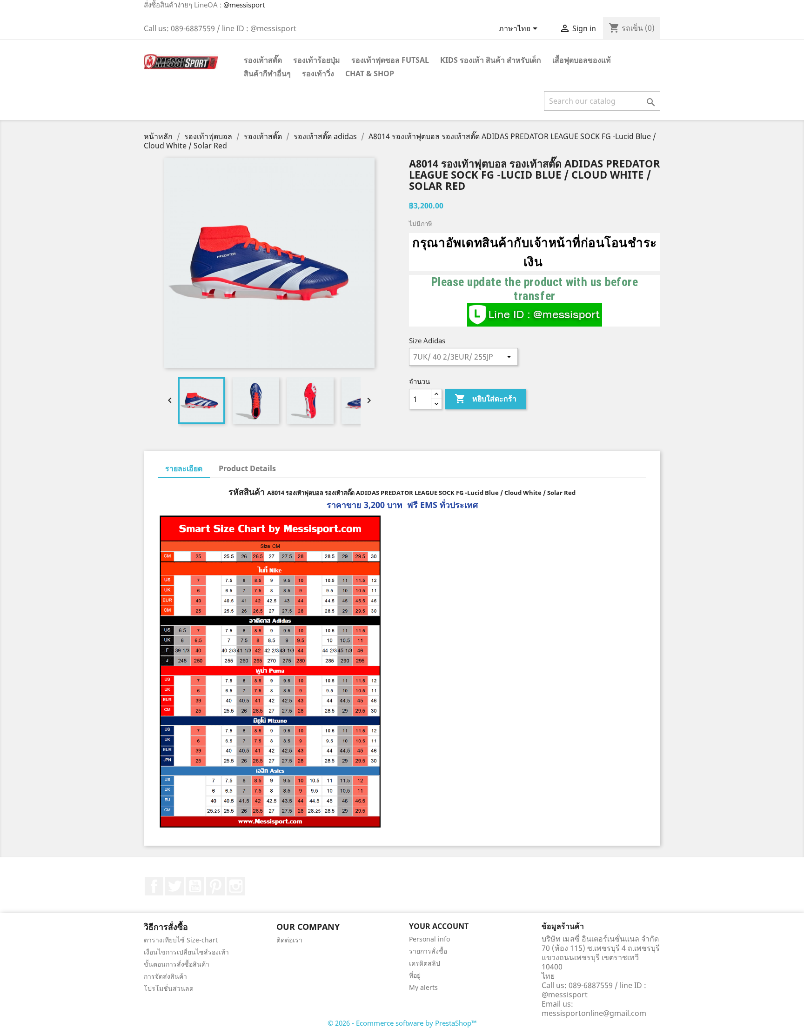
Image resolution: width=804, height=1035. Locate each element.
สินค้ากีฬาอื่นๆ (267, 73)
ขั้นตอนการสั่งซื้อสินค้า (176, 964)
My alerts (423, 987)
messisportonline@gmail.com (594, 1013)
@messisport (244, 4)
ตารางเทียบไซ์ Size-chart (181, 939)
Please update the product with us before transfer (534, 289)
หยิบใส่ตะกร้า (485, 398)
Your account (439, 926)
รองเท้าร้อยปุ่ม (316, 60)
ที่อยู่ (415, 975)
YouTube (195, 886)
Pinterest (215, 886)
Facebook (154, 886)
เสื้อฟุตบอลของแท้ (581, 60)
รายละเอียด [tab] (183, 468)
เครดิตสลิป (424, 963)
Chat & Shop (369, 73)
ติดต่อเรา (289, 939)
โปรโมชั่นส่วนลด (169, 988)
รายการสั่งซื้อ (428, 951)
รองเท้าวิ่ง (318, 73)
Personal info (429, 939)
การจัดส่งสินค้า (165, 976)
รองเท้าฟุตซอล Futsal (390, 60)
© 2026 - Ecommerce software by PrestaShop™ (402, 1023)
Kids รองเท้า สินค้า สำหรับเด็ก (490, 60)
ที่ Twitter (174, 886)
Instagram (236, 886)
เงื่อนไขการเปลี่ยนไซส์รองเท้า (186, 952)
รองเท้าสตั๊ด (263, 60)
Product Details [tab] (247, 468)
